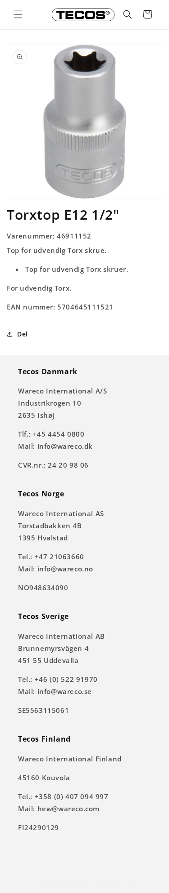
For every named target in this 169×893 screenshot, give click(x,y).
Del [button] (22, 334)
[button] (18, 14)
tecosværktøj (71, 885)
